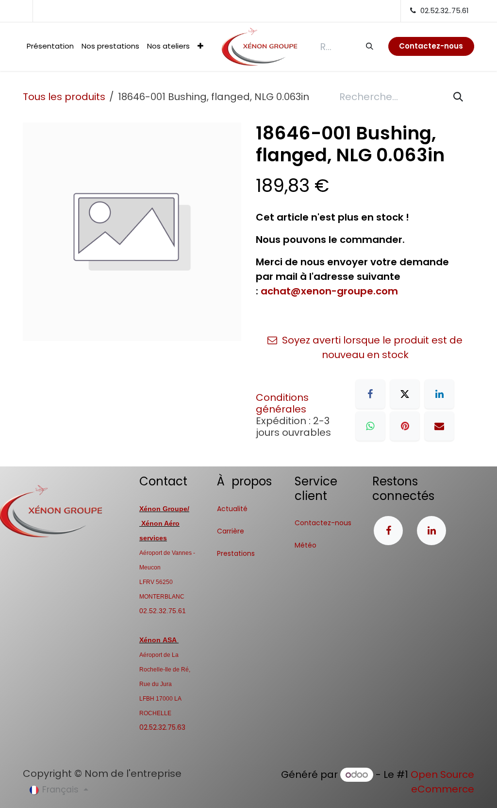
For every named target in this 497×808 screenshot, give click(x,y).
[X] (404, 394)
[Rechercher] (369, 46)
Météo (305, 545)
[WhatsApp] (370, 426)
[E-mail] (439, 426)
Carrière (230, 531)
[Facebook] (370, 394)
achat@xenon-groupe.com (329, 291)
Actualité (232, 509)
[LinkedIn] (439, 394)
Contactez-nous (323, 523)
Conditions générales (282, 403)
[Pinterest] (404, 426)
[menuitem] (50, 46)
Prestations (236, 553)
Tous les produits (64, 96)
